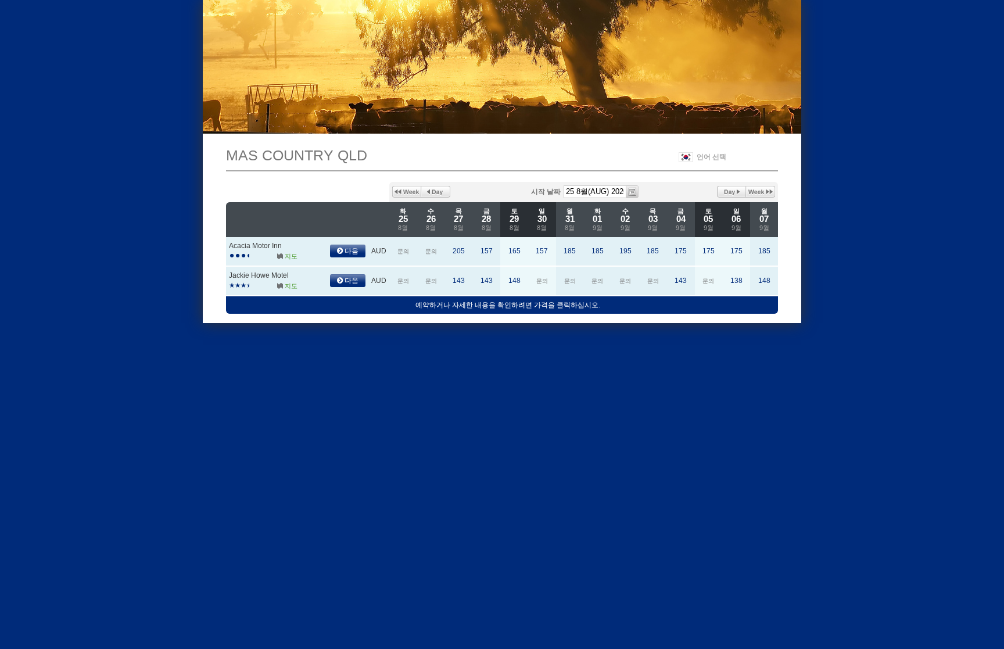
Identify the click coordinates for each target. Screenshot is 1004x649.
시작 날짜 (546, 192)
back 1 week (406, 192)
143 (459, 281)
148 (514, 281)
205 (459, 251)
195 (625, 251)
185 (570, 251)
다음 (350, 251)
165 (514, 251)
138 (736, 281)
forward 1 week (760, 192)
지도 (291, 256)
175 (681, 251)
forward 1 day (731, 192)
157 (487, 251)
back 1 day (435, 192)
